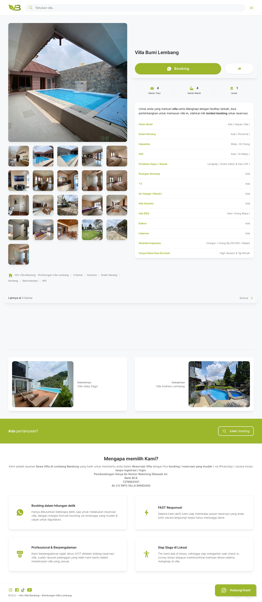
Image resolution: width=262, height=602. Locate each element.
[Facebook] (17, 589)
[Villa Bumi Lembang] (67, 82)
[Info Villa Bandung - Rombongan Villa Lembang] (14, 8)
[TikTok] (23, 589)
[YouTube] (29, 589)
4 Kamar (27, 297)
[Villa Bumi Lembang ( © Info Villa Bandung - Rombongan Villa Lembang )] (18, 156)
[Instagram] (11, 589)
